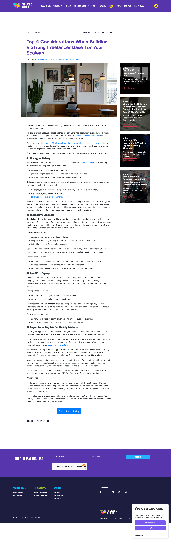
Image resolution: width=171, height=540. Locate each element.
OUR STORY (57, 493)
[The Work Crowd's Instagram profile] (119, 492)
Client (79, 59)
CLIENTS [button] (56, 6)
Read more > (130, 88)
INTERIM (68, 6)
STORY (93, 6)
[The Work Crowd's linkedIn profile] (113, 492)
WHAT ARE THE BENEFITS (41, 495)
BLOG (111, 6)
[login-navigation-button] (156, 6)
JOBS (119, 6)
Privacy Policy (104, 518)
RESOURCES (139, 6)
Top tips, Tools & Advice (65, 59)
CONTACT (127, 6)
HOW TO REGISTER (18, 493)
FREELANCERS (45, 6)
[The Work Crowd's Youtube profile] (126, 492)
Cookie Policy (118, 518)
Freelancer (50, 59)
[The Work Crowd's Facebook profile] (100, 492)
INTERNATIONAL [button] (80, 6)
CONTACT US (57, 498)
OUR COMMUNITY (18, 495)
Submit (138, 457)
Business (40, 59)
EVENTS (103, 6)
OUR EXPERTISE (58, 495)
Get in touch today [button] (69, 411)
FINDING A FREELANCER (40, 493)
